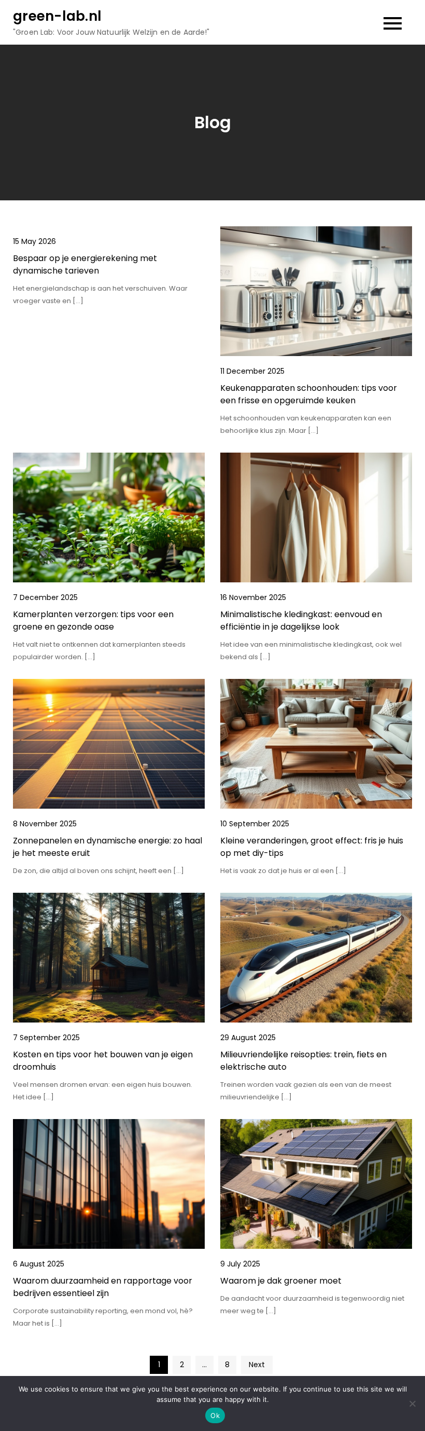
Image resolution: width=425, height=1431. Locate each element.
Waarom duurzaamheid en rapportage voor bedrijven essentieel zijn (102, 1287)
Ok (215, 1415)
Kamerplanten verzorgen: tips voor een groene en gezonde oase (93, 620)
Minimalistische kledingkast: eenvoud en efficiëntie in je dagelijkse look (301, 620)
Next (257, 1364)
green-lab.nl (57, 16)
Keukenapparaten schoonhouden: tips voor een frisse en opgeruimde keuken (308, 394)
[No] (412, 1403)
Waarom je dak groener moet (281, 1281)
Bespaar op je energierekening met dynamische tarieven (85, 264)
